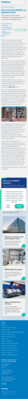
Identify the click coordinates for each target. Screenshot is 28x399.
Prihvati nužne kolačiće (8, 206)
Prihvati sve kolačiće (19, 206)
